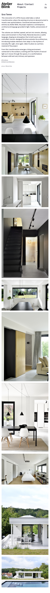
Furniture (5, 60)
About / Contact (25, 4)
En (46, 7)
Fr (46, 4)
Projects (21, 7)
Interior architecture (8, 62)
